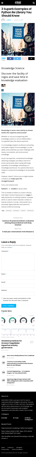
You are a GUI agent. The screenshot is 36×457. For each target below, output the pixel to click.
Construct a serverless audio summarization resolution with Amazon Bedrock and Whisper (20, 363)
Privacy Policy (5, 449)
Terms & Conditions (17, 449)
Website (4, 290)
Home (3, 447)
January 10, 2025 (18, 20)
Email (3, 282)
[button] (18, 109)
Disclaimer (19, 447)
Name (4, 274)
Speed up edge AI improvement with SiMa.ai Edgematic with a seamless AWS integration (20, 381)
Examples (16, 210)
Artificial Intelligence (29, 418)
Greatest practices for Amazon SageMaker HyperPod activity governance (11, 344)
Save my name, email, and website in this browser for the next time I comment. (17, 299)
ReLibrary (30, 210)
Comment (5, 251)
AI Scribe (4, 418)
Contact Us (11, 447)
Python (23, 210)
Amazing (8, 210)
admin (9, 20)
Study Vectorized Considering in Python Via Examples (17, 428)
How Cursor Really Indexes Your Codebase (20, 355)
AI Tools (15, 418)
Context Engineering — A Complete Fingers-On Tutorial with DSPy (18, 372)
